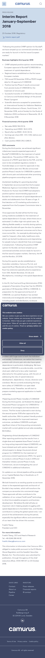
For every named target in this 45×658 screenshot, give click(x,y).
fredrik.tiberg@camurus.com (13, 541)
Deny (22, 350)
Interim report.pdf (12, 37)
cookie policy (7, 328)
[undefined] (23, 4)
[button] (4, 4)
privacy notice (32, 326)
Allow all (22, 343)
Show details (33, 336)
